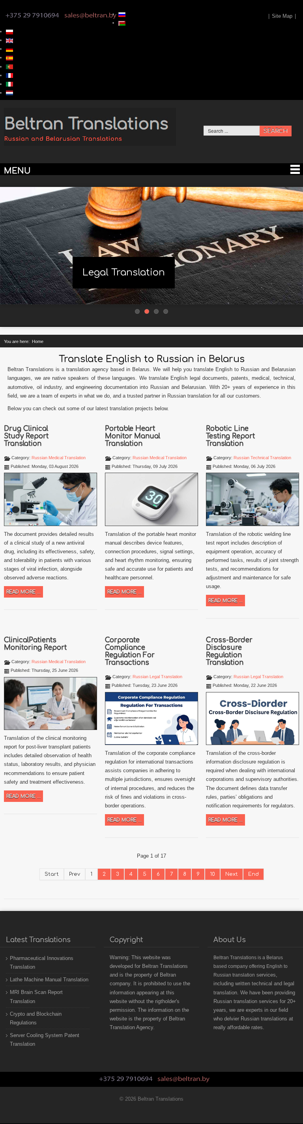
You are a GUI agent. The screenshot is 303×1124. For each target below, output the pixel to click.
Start (52, 874)
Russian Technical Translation (262, 457)
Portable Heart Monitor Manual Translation (132, 436)
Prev (74, 874)
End (253, 874)
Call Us (32, 15)
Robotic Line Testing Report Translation (230, 436)
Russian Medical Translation (59, 457)
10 (212, 874)
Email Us (90, 15)
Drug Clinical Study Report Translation (26, 436)
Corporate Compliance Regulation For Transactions (130, 651)
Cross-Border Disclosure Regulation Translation (229, 651)
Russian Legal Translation (157, 676)
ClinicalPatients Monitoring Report (35, 643)
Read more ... (23, 592)
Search (276, 131)
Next (231, 874)
